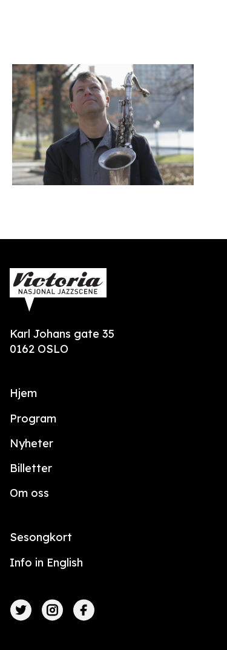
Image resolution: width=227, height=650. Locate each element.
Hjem (23, 393)
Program (33, 418)
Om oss (29, 493)
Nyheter (31, 443)
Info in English (46, 563)
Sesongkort (41, 537)
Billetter (31, 468)
